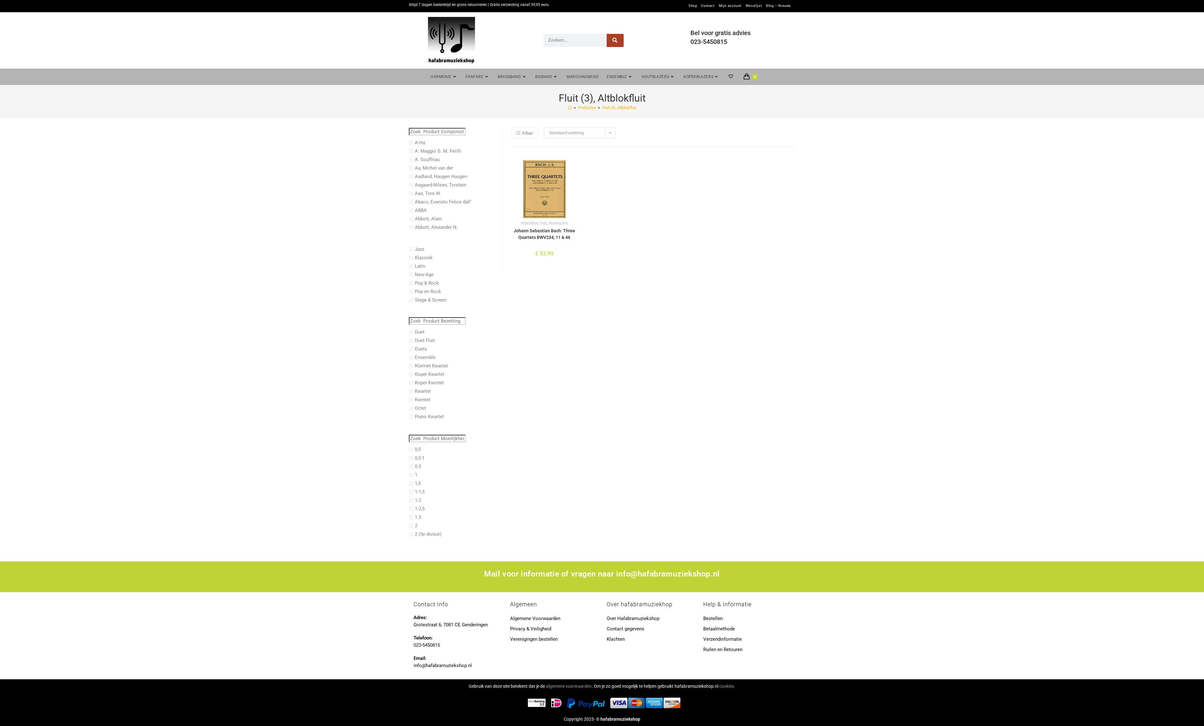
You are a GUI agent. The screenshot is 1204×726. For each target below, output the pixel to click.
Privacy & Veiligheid (530, 629)
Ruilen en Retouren (722, 649)
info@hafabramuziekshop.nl (668, 573)
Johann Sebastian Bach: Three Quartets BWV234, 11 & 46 (544, 234)
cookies (726, 686)
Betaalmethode (719, 629)
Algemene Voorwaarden (535, 618)
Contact (708, 6)
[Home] (570, 107)
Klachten (616, 639)
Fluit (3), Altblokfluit (619, 107)
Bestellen (713, 618)
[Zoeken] (615, 40)
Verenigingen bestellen (534, 639)
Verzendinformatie (722, 639)
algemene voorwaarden (569, 686)
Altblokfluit (529, 223)
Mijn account (730, 6)
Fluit (543, 223)
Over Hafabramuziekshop (633, 618)
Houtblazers (558, 223)
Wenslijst (754, 6)
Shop (693, 6)
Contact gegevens (625, 629)
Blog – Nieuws (778, 6)
